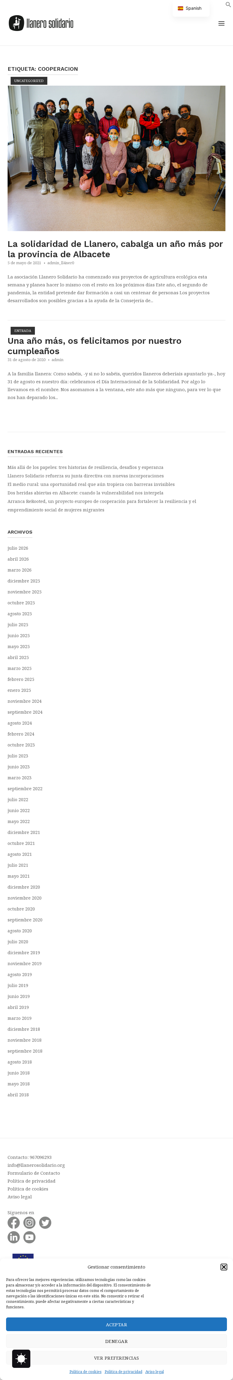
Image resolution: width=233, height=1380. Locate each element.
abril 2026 (18, 559)
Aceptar (116, 1324)
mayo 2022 (19, 821)
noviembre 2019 (25, 963)
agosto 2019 (20, 974)
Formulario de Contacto (34, 1173)
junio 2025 (19, 635)
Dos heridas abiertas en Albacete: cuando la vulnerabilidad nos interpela (86, 493)
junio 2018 (19, 1073)
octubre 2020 (21, 909)
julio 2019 (18, 985)
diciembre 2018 (24, 1029)
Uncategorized (29, 80)
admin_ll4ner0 (60, 262)
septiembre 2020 (25, 920)
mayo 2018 (19, 1084)
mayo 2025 (19, 646)
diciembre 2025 (24, 581)
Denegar (116, 1341)
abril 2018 (18, 1095)
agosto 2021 (20, 854)
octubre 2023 (21, 745)
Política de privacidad (123, 1371)
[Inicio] (41, 22)
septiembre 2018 (25, 1051)
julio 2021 (18, 865)
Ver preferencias (116, 1358)
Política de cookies (85, 1371)
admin (57, 359)
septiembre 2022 (25, 788)
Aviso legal (154, 1371)
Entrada (22, 330)
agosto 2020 (20, 931)
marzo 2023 (20, 778)
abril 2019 (18, 1007)
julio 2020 (18, 941)
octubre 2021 (21, 843)
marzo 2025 (20, 668)
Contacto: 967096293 (30, 1157)
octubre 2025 (21, 603)
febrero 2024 (21, 734)
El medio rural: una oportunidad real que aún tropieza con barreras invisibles (91, 484)
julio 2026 (18, 548)
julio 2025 (18, 624)
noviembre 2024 (25, 701)
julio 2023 (18, 756)
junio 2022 (19, 810)
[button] (224, 1267)
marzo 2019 (20, 1018)
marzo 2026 (20, 570)
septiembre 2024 (25, 712)
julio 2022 (18, 799)
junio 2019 (19, 996)
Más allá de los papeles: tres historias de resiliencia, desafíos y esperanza (86, 467)
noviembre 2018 (25, 1040)
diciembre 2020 (24, 887)
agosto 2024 (20, 723)
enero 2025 (19, 690)
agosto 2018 (20, 1062)
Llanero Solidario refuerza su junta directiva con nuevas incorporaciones (86, 476)
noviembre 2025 (25, 592)
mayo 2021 (19, 876)
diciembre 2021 (24, 832)
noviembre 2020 (25, 898)
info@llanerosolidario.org (36, 1165)
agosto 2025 (20, 614)
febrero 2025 (21, 679)
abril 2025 (18, 657)
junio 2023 (19, 767)
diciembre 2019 (24, 952)
